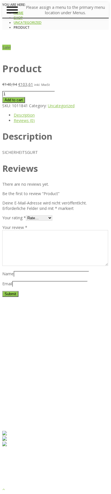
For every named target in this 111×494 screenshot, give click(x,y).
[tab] (61, 115)
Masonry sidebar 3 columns (39, 400)
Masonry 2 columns (32, 378)
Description (24, 115)
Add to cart (14, 100)
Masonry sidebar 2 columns (39, 394)
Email (7, 283)
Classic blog (24, 373)
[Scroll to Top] (3, 489)
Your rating (14, 217)
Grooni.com (97, 483)
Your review (14, 227)
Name (8, 273)
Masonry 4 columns (32, 389)
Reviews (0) (24, 120)
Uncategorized (28, 22)
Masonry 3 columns (32, 383)
